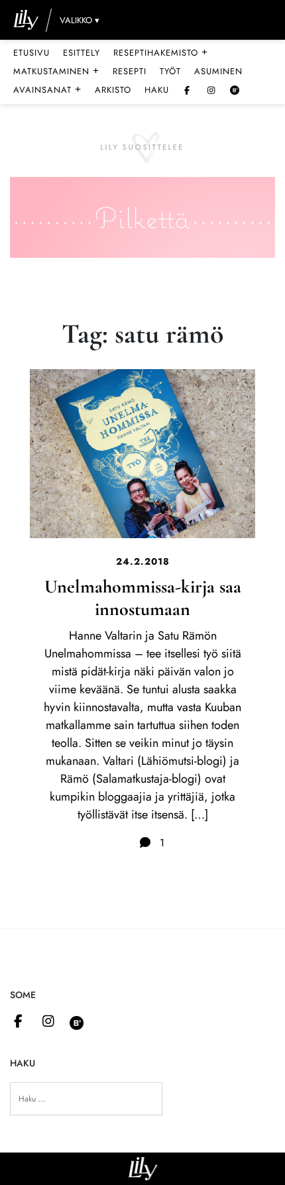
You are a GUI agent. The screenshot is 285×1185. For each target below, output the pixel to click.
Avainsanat (47, 89)
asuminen (218, 71)
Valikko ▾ (79, 20)
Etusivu (31, 52)
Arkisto (113, 90)
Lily (143, 1168)
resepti (129, 71)
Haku (156, 90)
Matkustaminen (56, 71)
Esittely (81, 52)
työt (170, 71)
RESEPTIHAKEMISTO (160, 52)
